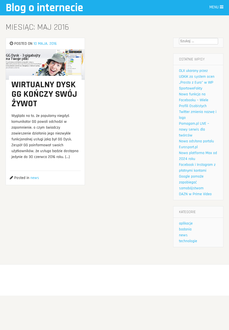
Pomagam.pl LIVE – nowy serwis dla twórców (194, 129)
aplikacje (186, 223)
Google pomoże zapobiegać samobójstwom (191, 182)
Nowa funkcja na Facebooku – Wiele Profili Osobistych (193, 100)
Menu (214, 7)
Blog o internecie (44, 8)
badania (185, 229)
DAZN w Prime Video (195, 194)
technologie (188, 241)
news (34, 177)
